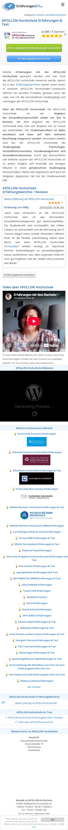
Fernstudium (11, 246)
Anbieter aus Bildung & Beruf (51, 14)
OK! (52, 819)
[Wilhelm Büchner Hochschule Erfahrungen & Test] (34, 514)
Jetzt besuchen (34, 48)
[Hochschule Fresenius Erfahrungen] (34, 441)
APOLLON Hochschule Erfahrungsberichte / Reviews (35, 717)
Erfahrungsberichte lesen (34, 58)
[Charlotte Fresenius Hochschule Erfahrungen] (34, 459)
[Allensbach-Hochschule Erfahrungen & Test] (34, 478)
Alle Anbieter (34, 686)
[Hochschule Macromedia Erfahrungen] (34, 496)
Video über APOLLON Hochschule (35, 722)
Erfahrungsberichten (28, 84)
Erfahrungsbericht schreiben (19, 274)
